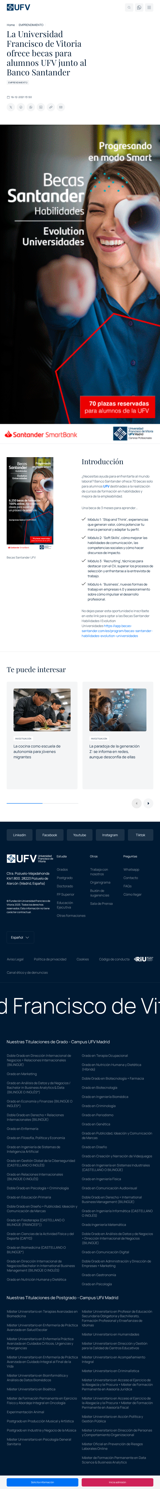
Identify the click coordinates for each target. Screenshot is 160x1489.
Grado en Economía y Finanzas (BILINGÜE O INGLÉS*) (39, 1103)
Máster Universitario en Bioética (31, 1389)
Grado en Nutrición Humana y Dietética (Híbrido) (111, 1067)
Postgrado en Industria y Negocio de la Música (41, 1430)
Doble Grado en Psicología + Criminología (38, 1188)
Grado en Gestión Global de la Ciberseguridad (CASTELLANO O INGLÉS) (41, 1162)
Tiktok (140, 835)
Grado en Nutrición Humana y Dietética (36, 1279)
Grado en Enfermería (22, 1128)
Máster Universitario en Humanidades (110, 1334)
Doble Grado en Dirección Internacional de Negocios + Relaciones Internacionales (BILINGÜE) (39, 1060)
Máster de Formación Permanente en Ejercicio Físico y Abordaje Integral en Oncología (42, 1400)
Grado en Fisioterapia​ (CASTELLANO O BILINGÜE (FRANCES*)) (36, 1222)
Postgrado (64, 877)
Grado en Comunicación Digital (105, 1252)
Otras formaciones (71, 915)
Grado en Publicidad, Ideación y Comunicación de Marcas (117, 1135)
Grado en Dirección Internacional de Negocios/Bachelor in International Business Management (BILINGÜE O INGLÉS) (41, 1266)
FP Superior (65, 894)
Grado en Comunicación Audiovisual (109, 1188)
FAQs (127, 886)
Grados (62, 869)
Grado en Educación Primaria (29, 1197)
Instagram (110, 835)
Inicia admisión (117, 1482)
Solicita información (42, 1482)
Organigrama (100, 882)
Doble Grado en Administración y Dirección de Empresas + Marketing (116, 1263)
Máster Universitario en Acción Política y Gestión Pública (112, 1418)
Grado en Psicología (97, 1284)
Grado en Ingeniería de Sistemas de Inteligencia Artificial (33, 1149)
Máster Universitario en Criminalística (110, 1371)
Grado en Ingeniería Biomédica (105, 1096)
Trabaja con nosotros (99, 871)
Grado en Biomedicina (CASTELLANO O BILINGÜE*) (36, 1249)
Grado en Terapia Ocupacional (105, 1055)
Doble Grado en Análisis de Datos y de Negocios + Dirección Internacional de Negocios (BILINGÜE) (117, 1238)
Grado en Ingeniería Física (101, 1179)
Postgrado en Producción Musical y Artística (40, 1421)
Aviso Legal (15, 959)
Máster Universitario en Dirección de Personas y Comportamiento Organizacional (117, 1432)
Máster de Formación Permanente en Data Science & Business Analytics (114, 1459)
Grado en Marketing (22, 1074)
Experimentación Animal (25, 1412)
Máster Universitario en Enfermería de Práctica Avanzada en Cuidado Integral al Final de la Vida (42, 1362)
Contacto (131, 877)
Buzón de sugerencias (99, 892)
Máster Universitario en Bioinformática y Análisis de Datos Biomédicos (37, 1377)
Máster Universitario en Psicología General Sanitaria (39, 1441)
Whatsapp (131, 869)
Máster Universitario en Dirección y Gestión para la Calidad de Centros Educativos (115, 1345)
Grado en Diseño (94, 1147)
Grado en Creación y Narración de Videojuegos (117, 1156)
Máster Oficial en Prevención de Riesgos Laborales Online (112, 1446)
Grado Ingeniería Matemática (104, 1224)
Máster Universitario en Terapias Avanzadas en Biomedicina (42, 1313)
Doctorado (65, 886)
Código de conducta (114, 959)
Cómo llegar (133, 894)
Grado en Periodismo (97, 1115)
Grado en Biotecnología (99, 1087)
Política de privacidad (50, 959)
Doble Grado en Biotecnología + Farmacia (113, 1078)
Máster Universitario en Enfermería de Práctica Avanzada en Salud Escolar (42, 1327)
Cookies (83, 959)
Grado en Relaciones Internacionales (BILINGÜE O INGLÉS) (35, 1176)
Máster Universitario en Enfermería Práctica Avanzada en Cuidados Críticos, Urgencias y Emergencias (40, 1343)
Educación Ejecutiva (65, 905)
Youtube (79, 835)
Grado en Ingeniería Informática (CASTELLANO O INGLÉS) (117, 1213)
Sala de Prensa (101, 903)
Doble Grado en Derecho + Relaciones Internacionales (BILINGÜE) (35, 1117)
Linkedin (19, 835)
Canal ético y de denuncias (27, 972)
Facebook (49, 835)
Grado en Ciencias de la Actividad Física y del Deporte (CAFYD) (40, 1236)
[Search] (129, 7)
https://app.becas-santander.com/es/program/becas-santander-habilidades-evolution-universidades (117, 631)
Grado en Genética (96, 1124)
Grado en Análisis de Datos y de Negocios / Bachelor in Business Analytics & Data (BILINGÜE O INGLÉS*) (38, 1087)
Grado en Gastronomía (99, 1275)
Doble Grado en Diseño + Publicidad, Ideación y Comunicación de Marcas (42, 1208)
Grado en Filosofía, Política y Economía (36, 1137)
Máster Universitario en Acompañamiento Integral (113, 1359)
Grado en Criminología (99, 1106)
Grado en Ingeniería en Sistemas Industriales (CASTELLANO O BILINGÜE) (116, 1167)
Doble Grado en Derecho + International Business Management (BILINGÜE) (112, 1199)
